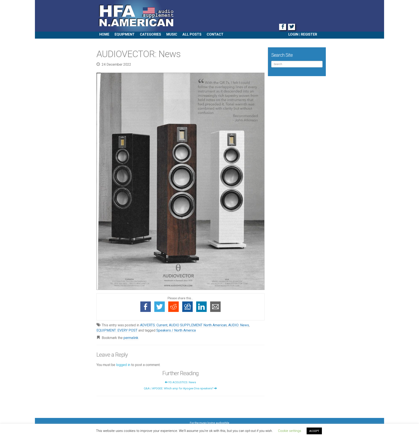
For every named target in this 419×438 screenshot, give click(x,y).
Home (104, 34)
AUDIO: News (238, 325)
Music (171, 34)
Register (309, 34)
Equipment (125, 34)
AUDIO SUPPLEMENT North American (198, 325)
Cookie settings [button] (289, 431)
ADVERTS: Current (153, 325)
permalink (131, 338)
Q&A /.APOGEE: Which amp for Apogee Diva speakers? (179, 388)
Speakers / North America (176, 330)
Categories (150, 34)
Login (293, 34)
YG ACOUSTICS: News (182, 382)
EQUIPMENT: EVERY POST (116, 330)
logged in (123, 365)
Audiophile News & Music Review (209, 16)
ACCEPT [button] (314, 431)
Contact (215, 34)
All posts (191, 34)
